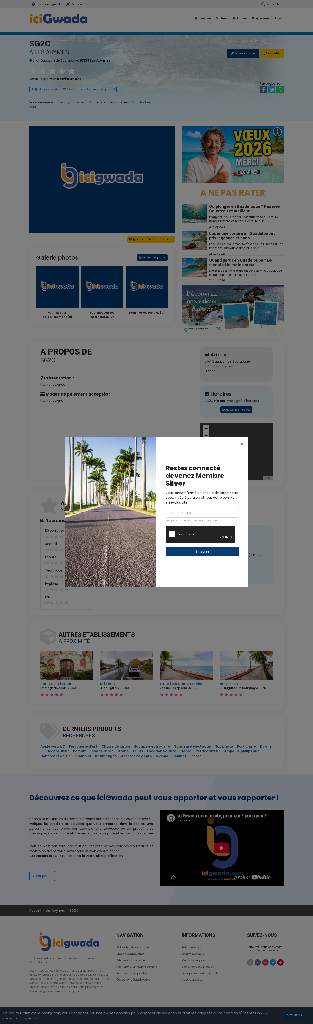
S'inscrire (202, 551)
